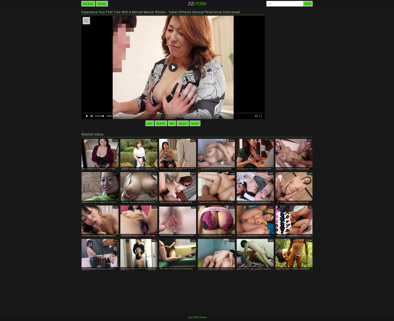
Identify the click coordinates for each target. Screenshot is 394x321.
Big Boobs (161, 123)
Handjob (195, 123)
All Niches (102, 3)
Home (190, 317)
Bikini (172, 123)
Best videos (88, 3)
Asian (149, 123)
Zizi (197, 4)
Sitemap (203, 317)
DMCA (196, 317)
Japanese (183, 123)
